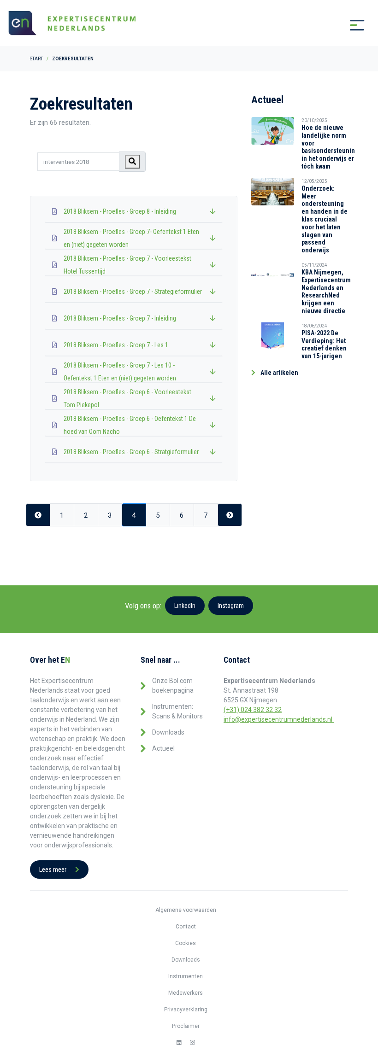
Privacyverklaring (185, 1009)
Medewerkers (185, 993)
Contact (186, 926)
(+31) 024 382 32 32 (253, 709)
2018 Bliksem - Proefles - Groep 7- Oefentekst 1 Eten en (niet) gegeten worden (131, 238)
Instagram (231, 605)
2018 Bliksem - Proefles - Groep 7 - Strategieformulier (133, 291)
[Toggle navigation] (357, 25)
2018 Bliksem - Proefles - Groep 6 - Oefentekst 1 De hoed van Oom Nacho (130, 425)
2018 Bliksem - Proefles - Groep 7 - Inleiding (120, 318)
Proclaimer (186, 1026)
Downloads (168, 732)
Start (36, 58)
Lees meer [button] (53, 869)
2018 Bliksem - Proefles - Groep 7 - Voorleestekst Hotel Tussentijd (127, 265)
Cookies (185, 943)
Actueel (163, 748)
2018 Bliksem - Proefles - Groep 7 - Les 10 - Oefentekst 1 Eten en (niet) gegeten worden (120, 372)
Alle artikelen (278, 372)
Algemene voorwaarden (185, 910)
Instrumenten (185, 976)
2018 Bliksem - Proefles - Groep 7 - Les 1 (116, 345)
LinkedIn (184, 605)
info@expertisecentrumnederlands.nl (279, 719)
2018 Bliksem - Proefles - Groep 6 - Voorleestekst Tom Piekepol (127, 398)
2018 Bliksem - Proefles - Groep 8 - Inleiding (120, 211)
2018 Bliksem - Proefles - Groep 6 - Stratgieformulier (131, 451)
